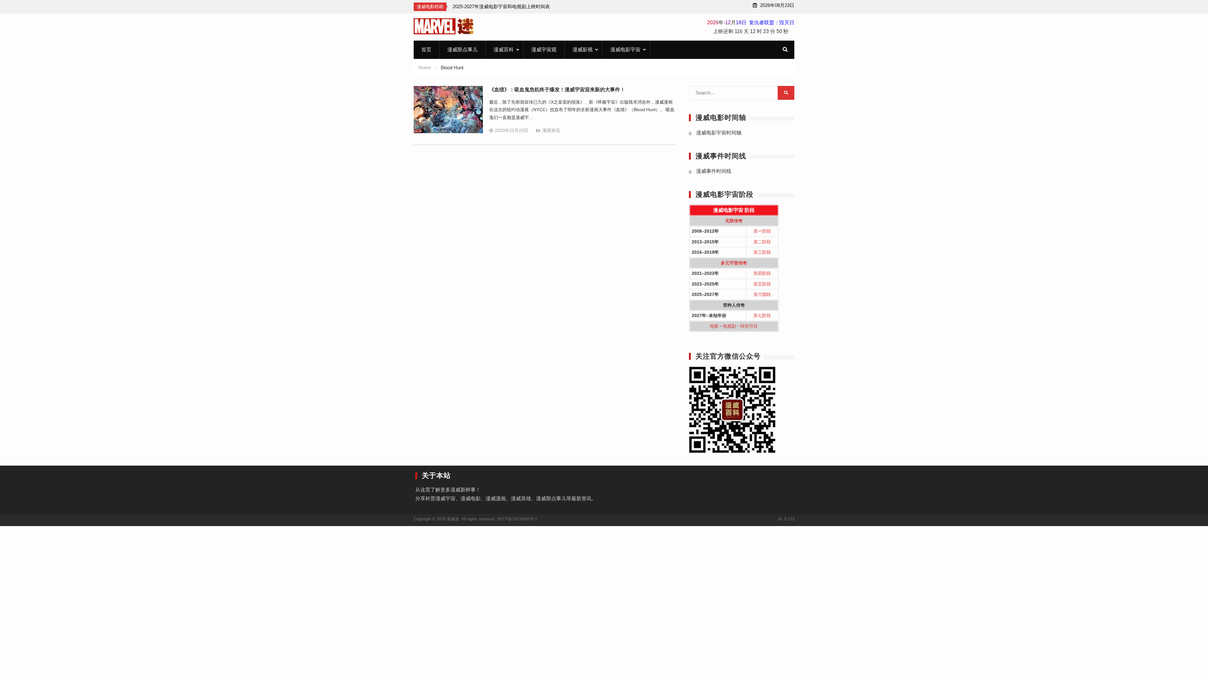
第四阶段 (762, 273)
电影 (714, 326)
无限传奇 (734, 220)
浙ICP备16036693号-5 (517, 519)
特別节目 (749, 326)
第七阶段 (762, 315)
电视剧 (729, 326)
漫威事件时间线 (713, 171)
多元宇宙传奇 (734, 262)
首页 (426, 49)
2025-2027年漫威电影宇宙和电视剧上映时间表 (501, 6)
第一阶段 (762, 231)
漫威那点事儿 (462, 49)
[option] (501, 7)
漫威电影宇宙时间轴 (718, 132)
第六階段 (762, 294)
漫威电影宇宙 (625, 49)
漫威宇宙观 (543, 49)
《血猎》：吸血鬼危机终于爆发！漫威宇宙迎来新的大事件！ (557, 89)
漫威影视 (583, 49)
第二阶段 (762, 241)
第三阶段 (762, 252)
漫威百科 (504, 49)
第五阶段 (762, 283)
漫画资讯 (551, 130)
